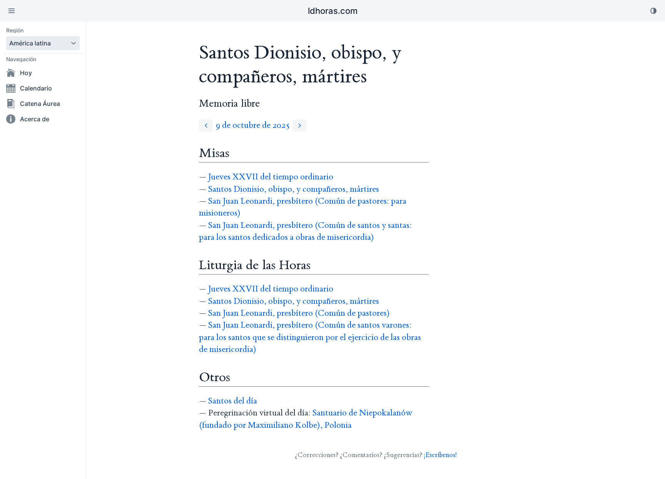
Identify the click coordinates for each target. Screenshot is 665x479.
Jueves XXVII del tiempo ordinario (270, 177)
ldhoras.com (333, 11)
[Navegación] (11, 10)
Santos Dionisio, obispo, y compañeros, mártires (293, 189)
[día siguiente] (300, 125)
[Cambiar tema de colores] (653, 10)
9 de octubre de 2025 (253, 125)
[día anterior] (206, 125)
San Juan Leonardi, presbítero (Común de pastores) (299, 313)
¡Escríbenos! (440, 455)
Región (14, 30)
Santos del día (232, 401)
